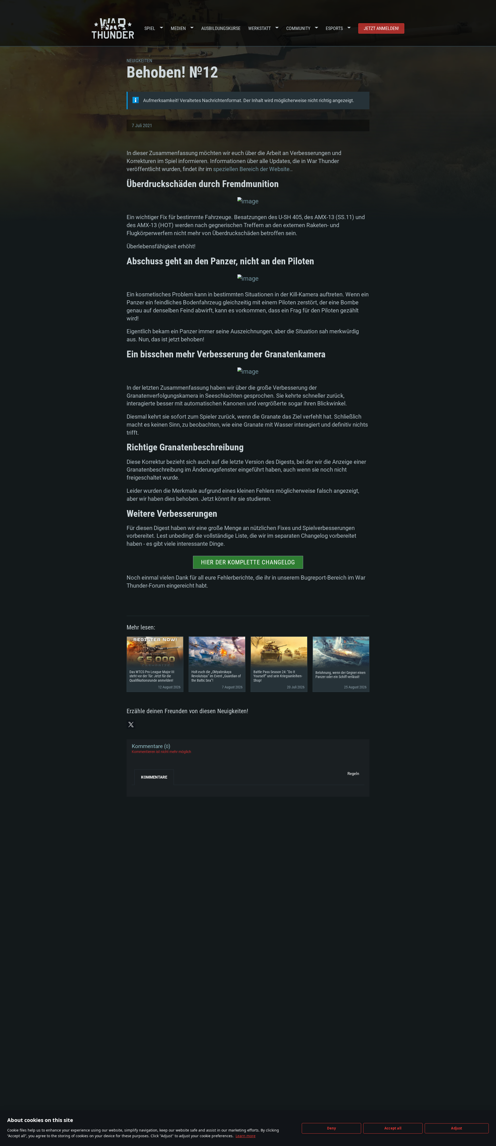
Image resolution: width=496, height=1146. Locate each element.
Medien (178, 28)
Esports (334, 28)
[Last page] (140, 789)
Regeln (353, 773)
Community (298, 28)
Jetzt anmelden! (381, 28)
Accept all (392, 1128)
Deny (331, 1128)
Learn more (245, 1135)
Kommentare (154, 777)
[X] (131, 724)
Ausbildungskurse (221, 28)
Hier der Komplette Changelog (248, 562)
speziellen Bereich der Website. (252, 169)
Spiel (149, 28)
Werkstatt (259, 28)
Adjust (456, 1128)
